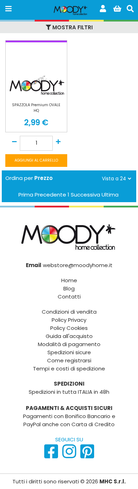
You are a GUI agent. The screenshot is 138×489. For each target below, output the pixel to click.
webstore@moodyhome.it (78, 265)
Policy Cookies (69, 328)
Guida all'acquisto (69, 336)
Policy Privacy (69, 320)
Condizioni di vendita (69, 311)
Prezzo (43, 178)
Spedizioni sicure (69, 352)
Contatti (69, 296)
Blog (69, 288)
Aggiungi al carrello (36, 160)
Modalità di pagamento (69, 344)
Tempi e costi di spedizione (69, 368)
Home (69, 280)
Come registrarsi (69, 360)
